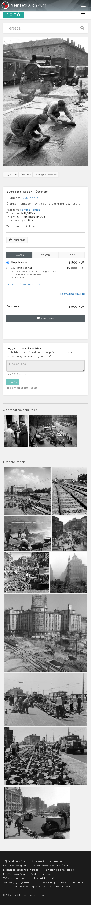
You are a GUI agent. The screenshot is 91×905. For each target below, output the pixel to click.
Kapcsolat (37, 861)
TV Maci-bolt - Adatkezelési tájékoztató (28, 878)
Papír (72, 254)
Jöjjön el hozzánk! (14, 861)
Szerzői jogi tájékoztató (18, 882)
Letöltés (19, 254)
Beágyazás (18, 239)
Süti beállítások (60, 886)
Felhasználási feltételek (59, 869)
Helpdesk (77, 882)
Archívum (28, 5)
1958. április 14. (32, 197)
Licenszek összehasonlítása (24, 284)
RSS (63, 882)
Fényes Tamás (30, 209)
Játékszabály (47, 882)
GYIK (6, 886)
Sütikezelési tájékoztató (30, 886)
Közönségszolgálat (15, 865)
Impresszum (57, 861)
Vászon (45, 254)
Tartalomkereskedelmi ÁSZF (50, 865)
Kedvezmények (71, 293)
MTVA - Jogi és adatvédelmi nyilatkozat (29, 873)
